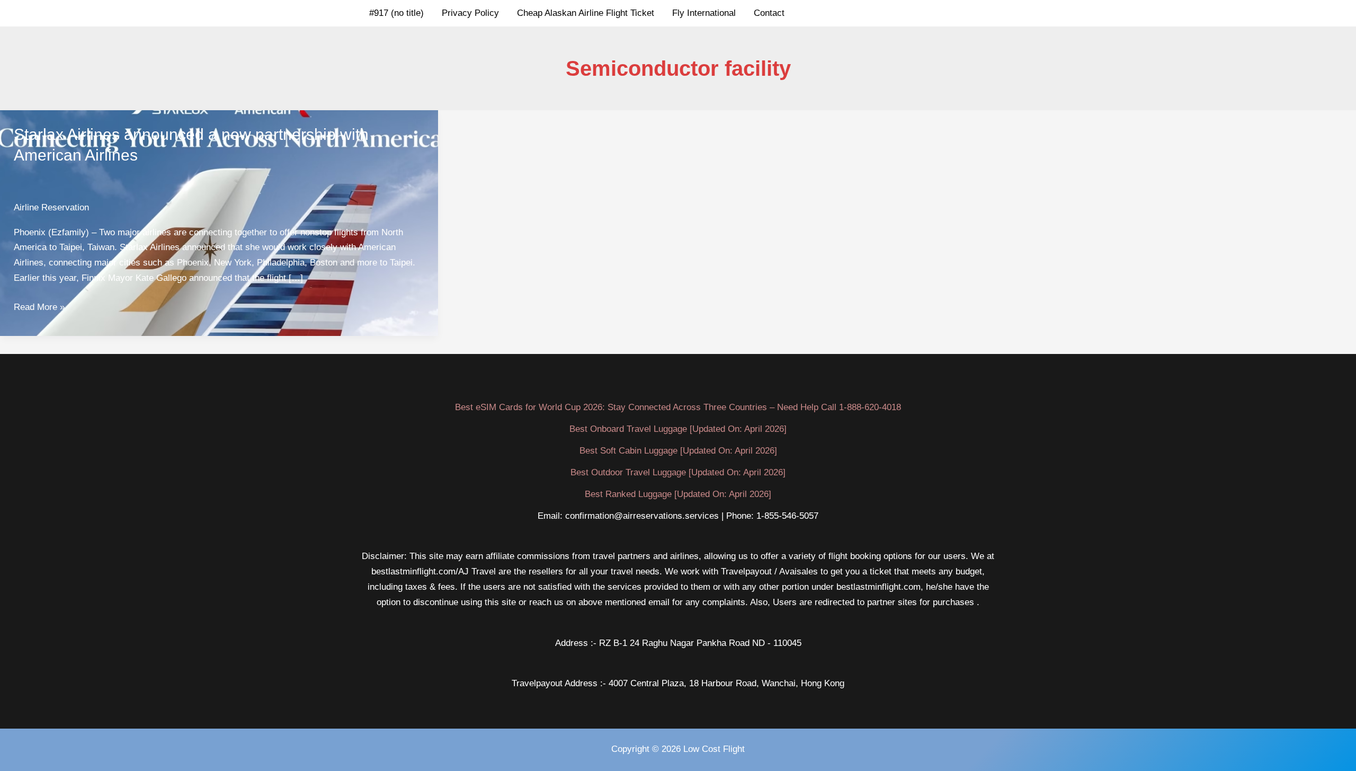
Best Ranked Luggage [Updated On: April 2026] (678, 494)
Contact (769, 13)
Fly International (704, 13)
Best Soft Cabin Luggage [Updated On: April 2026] (678, 451)
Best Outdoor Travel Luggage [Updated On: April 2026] (678, 472)
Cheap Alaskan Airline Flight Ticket (585, 13)
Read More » (39, 308)
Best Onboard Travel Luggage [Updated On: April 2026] (678, 429)
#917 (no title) (396, 13)
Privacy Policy (470, 13)
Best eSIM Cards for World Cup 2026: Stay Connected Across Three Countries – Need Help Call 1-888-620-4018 (678, 407)
